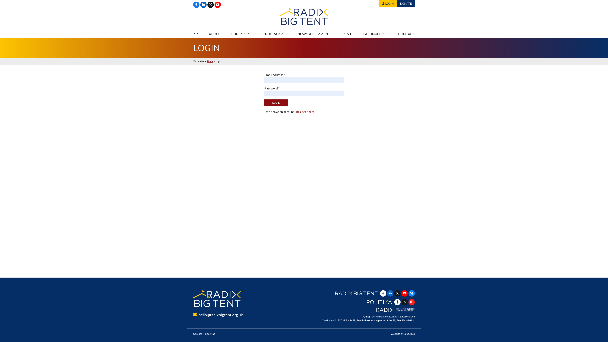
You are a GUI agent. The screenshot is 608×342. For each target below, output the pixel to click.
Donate (406, 4)
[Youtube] (218, 5)
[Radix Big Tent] (217, 298)
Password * (271, 88)
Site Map (210, 333)
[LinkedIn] (203, 5)
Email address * (274, 75)
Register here (305, 112)
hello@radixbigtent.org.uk (221, 314)
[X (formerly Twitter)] (210, 5)
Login (389, 4)
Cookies (197, 333)
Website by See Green (403, 333)
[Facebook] (196, 5)
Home (210, 61)
